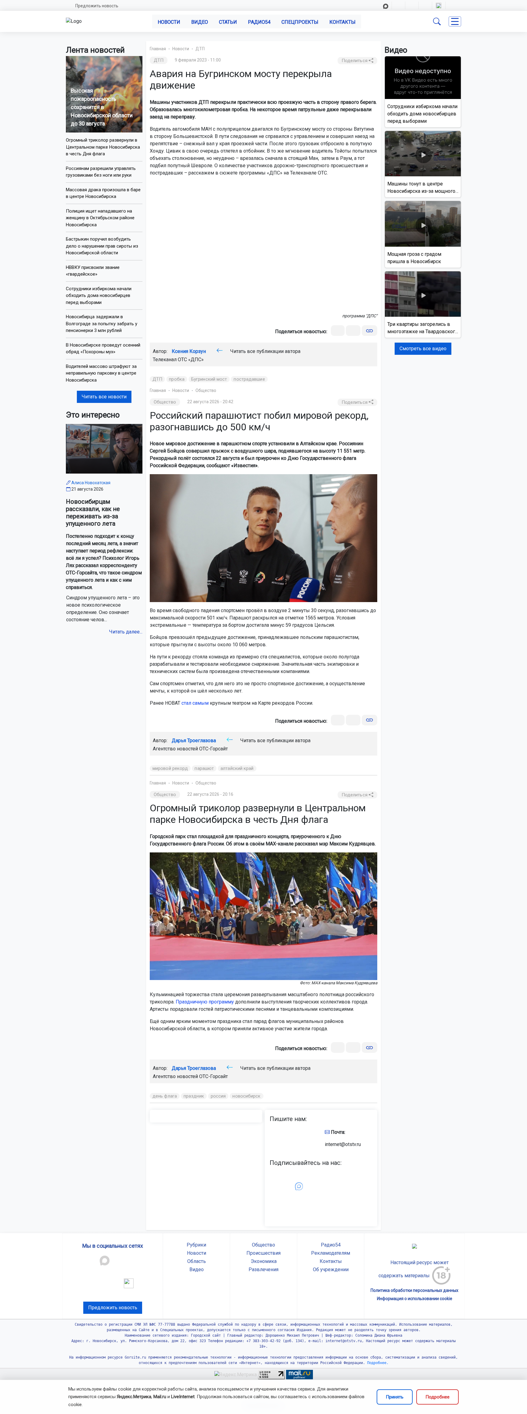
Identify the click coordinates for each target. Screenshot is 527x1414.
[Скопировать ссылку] (369, 330)
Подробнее (437, 1397)
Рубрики (196, 1245)
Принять (394, 1397)
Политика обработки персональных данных (414, 1290)
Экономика (264, 1261)
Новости (169, 22)
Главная (158, 48)
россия (218, 1096)
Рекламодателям (330, 1253)
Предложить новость (96, 5)
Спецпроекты (299, 22)
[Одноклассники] (353, 330)
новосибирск (246, 1096)
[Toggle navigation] (455, 21)
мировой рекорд (170, 768)
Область (196, 1261)
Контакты (342, 22)
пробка (177, 379)
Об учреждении (331, 1269)
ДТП (200, 48)
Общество (205, 390)
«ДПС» (196, 359)
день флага (164, 1096)
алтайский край (236, 768)
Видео (199, 22)
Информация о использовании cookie (414, 1298)
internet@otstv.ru (343, 1144)
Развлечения (263, 1269)
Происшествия (263, 1253)
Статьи (228, 22)
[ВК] (338, 330)
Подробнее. (377, 1363)
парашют (204, 768)
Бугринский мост (209, 379)
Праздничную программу (205, 1002)
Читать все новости (104, 397)
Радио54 (259, 22)
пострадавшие (249, 379)
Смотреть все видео (423, 348)
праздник (194, 1096)
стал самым (195, 703)
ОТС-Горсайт (213, 749)
